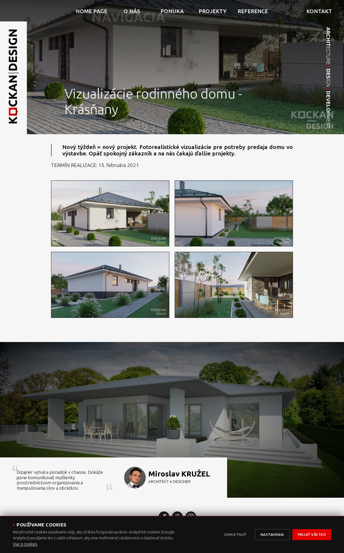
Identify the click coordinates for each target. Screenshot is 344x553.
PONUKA (172, 11)
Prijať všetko (312, 534)
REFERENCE (253, 11)
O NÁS (132, 11)
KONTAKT (319, 11)
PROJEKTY (212, 11)
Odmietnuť (235, 534)
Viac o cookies (25, 544)
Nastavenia (272, 534)
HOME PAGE (91, 11)
